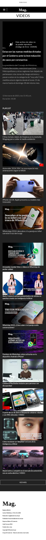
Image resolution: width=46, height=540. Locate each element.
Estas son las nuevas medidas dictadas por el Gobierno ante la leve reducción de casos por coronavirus (22, 55)
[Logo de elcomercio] (23, 10)
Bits (4, 48)
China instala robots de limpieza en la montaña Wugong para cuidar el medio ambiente (22, 138)
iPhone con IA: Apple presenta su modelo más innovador (21, 201)
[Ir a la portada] (9, 504)
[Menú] (4, 9)
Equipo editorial (6, 510)
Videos (23, 16)
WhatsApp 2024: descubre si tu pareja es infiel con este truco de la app (22, 232)
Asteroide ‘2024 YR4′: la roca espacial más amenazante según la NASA (20, 169)
